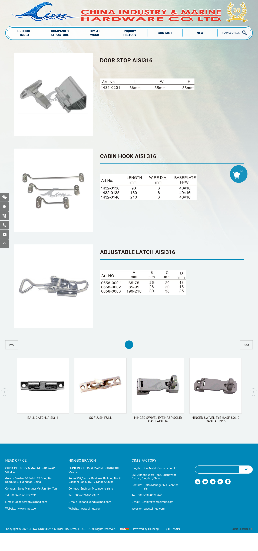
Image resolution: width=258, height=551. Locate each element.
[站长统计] (124, 529)
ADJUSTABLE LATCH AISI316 (137, 252)
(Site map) (173, 529)
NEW (200, 33)
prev (11, 345)
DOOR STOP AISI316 (126, 60)
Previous (4, 392)
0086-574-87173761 (87, 495)
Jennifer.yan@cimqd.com (31, 502)
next (246, 345)
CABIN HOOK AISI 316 (128, 156)
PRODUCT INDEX (24, 33)
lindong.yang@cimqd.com (95, 502)
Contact (165, 33)
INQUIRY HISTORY (130, 33)
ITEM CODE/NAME (231, 32)
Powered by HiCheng (146, 529)
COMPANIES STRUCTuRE (60, 33)
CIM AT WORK (95, 33)
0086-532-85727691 (24, 495)
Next (253, 392)
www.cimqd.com (28, 508)
